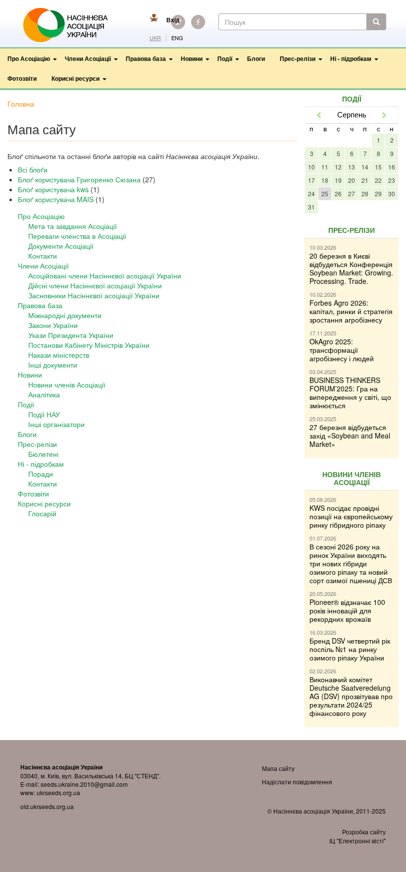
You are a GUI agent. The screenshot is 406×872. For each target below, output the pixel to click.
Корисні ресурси (75, 78)
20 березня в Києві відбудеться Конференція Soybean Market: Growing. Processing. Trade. (351, 268)
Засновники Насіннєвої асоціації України (93, 295)
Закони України (53, 325)
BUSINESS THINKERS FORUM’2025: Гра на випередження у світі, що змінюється (350, 392)
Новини (192, 58)
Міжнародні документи (65, 315)
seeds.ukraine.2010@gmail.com (84, 784)
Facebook (198, 21)
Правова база (146, 58)
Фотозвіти (22, 78)
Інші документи (52, 365)
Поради (40, 474)
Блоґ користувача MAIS (56, 199)
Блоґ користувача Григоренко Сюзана (79, 179)
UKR (155, 38)
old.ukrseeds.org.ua (47, 806)
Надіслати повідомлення (297, 781)
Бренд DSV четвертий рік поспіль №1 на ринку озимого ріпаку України (349, 649)
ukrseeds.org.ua (58, 792)
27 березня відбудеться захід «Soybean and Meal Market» (349, 435)
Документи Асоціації (61, 246)
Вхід (173, 19)
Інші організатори (56, 424)
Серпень (351, 114)
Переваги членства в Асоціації (77, 236)
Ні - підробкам (350, 58)
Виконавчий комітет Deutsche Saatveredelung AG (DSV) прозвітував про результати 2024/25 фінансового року (351, 696)
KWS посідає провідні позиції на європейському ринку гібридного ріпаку (351, 516)
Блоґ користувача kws (53, 189)
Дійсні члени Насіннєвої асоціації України (95, 285)
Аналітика (44, 394)
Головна (20, 104)
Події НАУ (44, 414)
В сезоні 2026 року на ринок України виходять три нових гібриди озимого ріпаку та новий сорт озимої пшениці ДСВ (350, 563)
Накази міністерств (58, 355)
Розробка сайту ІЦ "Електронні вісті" (357, 835)
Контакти (42, 256)
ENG (177, 38)
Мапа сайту (278, 768)
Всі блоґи (33, 169)
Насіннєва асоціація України (72, 25)
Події (224, 58)
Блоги (256, 58)
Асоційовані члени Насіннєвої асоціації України (104, 275)
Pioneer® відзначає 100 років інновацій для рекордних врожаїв (347, 610)
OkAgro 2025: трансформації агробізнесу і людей (341, 349)
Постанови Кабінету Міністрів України (89, 345)
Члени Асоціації (88, 58)
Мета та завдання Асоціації (72, 226)
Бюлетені (43, 454)
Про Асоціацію (28, 58)
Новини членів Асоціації (66, 384)
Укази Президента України (70, 335)
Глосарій (42, 513)
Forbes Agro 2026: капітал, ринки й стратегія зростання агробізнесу (351, 311)
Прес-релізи (297, 58)
